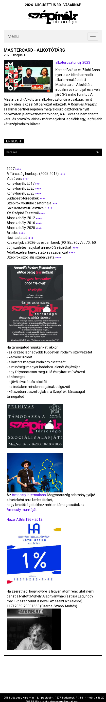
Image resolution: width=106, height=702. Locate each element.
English (13, 141)
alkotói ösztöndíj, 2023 (72, 62)
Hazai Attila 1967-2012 (24, 519)
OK (98, 152)
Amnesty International (29, 495)
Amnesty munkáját (21, 510)
